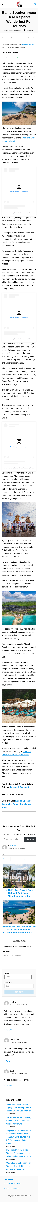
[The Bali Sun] (19, 4)
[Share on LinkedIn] (13, 57)
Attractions (6, 859)
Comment (7, 952)
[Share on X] (9, 57)
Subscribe (30, 839)
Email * (8, 982)
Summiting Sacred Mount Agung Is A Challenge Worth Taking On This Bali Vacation (18, 1107)
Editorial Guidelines (11, 1189)
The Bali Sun (14, 846)
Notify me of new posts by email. (18, 947)
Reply (9, 1030)
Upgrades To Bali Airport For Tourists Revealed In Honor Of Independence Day (18, 1166)
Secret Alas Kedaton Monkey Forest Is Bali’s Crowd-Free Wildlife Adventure (18, 1120)
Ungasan (25, 859)
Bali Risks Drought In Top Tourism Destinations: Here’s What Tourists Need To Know (18, 1153)
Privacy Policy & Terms (13, 1184)
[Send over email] (17, 57)
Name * (7, 973)
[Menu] (3, 4)
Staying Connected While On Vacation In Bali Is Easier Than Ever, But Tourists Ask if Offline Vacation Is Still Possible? (18, 1136)
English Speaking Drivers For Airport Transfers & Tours (16, 804)
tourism (16, 859)
